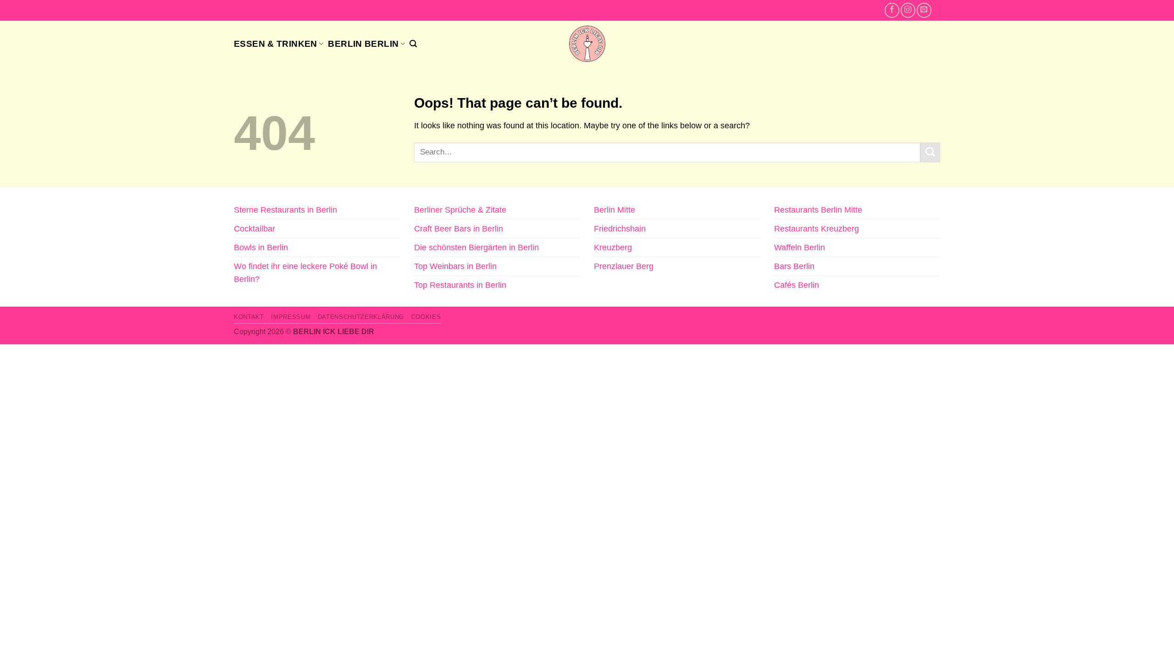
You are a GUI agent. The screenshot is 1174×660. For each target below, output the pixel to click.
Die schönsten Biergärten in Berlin (476, 247)
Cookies (426, 317)
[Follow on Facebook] (892, 10)
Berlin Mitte (614, 209)
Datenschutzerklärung (361, 317)
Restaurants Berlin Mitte (818, 209)
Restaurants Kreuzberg (816, 228)
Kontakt (249, 317)
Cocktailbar (254, 228)
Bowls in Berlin (261, 247)
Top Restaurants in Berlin (460, 285)
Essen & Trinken (275, 43)
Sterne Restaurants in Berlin (285, 209)
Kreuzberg (613, 247)
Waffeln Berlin (799, 247)
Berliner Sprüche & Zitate (460, 209)
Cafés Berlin (796, 285)
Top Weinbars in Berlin (455, 266)
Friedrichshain (620, 228)
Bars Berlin (794, 266)
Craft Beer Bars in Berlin (458, 228)
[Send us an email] (924, 10)
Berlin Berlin (363, 43)
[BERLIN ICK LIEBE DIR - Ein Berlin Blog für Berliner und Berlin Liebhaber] (587, 44)
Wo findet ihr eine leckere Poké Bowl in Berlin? (305, 273)
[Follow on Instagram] (908, 10)
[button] (413, 44)
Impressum (290, 317)
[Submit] (930, 152)
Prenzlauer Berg (623, 266)
